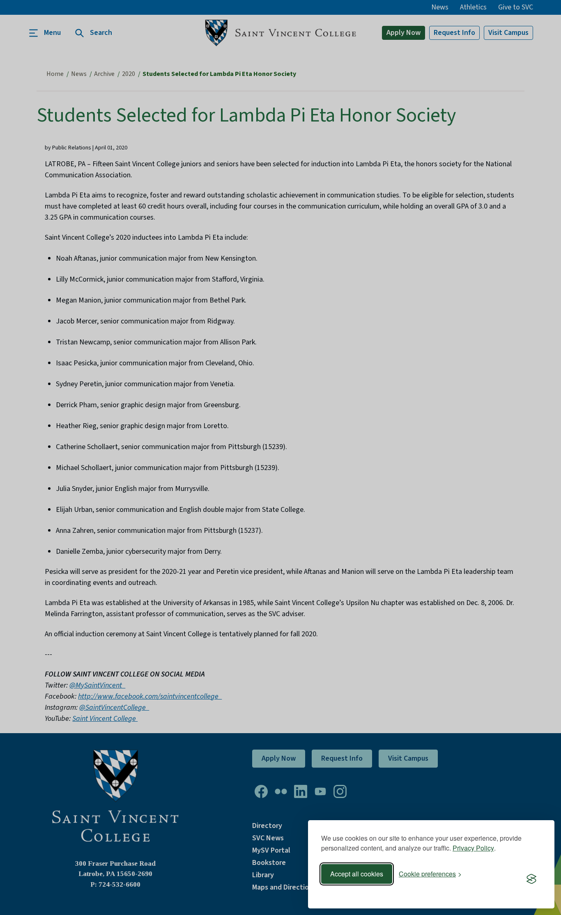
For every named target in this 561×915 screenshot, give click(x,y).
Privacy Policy (473, 848)
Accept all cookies (356, 873)
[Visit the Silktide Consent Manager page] (531, 879)
